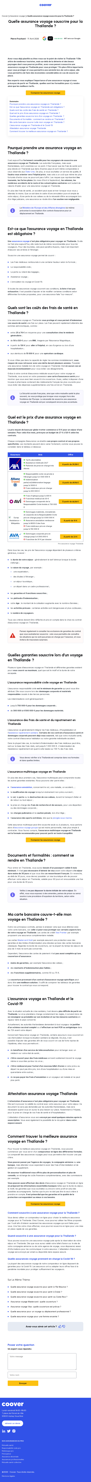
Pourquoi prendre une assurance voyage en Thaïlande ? (35, 104)
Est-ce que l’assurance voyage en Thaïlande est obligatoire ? (37, 107)
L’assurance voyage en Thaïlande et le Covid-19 (31, 125)
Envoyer (23, 1383)
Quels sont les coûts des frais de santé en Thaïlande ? (34, 110)
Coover (5, 16)
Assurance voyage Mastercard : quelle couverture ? (34, 1301)
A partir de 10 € (70, 521)
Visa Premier (61, 932)
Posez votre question (21, 1345)
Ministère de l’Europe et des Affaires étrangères (43, 208)
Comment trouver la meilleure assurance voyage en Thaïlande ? (39, 131)
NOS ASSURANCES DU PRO (13, 1441)
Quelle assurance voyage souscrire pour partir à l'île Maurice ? (39, 1287)
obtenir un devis (12, 1423)
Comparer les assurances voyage (45, 93)
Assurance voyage (17, 16)
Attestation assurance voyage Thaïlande (28, 128)
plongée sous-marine (62, 818)
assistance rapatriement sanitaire (23, 733)
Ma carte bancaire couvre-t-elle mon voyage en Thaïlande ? (37, 122)
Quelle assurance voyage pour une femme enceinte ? (35, 1316)
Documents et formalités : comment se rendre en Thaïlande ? (37, 119)
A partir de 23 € (70, 537)
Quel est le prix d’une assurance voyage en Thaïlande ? (35, 113)
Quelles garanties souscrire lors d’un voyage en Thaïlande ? (37, 116)
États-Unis (30, 171)
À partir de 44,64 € (70, 502)
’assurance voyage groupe (26, 827)
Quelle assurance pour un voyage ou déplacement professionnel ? (41, 1311)
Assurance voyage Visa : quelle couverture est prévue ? (36, 1306)
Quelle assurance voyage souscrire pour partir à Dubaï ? (36, 1292)
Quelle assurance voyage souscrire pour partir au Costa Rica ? (39, 1297)
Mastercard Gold (25, 940)
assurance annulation (21, 787)
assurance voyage (21, 241)
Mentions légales (8, 1476)
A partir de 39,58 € (70, 464)
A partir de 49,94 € (70, 483)
